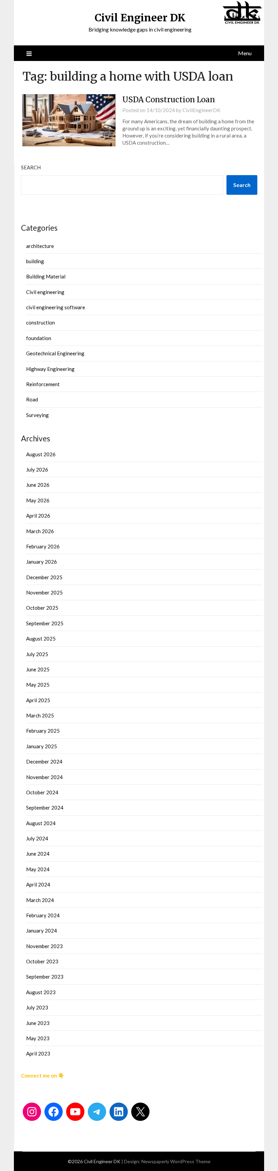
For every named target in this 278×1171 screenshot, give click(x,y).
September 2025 (44, 623)
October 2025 (42, 608)
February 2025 (43, 731)
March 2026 (40, 531)
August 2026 (41, 454)
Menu (245, 53)
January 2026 (41, 562)
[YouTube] (75, 1112)
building (35, 261)
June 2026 (37, 485)
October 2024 (42, 792)
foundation (38, 338)
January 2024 (41, 930)
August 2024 (41, 823)
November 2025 (44, 592)
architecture (40, 246)
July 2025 (37, 654)
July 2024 (37, 838)
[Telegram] (97, 1112)
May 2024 (37, 869)
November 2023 (44, 946)
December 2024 (44, 761)
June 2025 (37, 669)
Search (31, 167)
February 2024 (43, 915)
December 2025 (44, 577)
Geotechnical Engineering (55, 353)
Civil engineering (45, 292)
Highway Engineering (50, 369)
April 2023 (38, 1053)
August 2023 (41, 992)
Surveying (37, 415)
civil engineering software (55, 307)
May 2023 (37, 1038)
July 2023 (37, 1007)
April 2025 (38, 700)
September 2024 (44, 807)
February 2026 (43, 546)
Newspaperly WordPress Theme (176, 1161)
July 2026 (37, 469)
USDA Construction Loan (168, 99)
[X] (140, 1112)
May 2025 (37, 685)
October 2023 (42, 961)
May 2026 (37, 500)
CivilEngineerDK (201, 110)
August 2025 (41, 638)
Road (32, 399)
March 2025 (40, 715)
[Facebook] (53, 1112)
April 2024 (38, 884)
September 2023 (44, 977)
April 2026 (38, 516)
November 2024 (44, 777)
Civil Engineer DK (140, 17)
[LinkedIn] (119, 1112)
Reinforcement (43, 384)
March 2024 (40, 900)
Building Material (45, 276)
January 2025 (41, 746)
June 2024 (37, 854)
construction (40, 322)
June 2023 (37, 1023)
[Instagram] (32, 1112)
